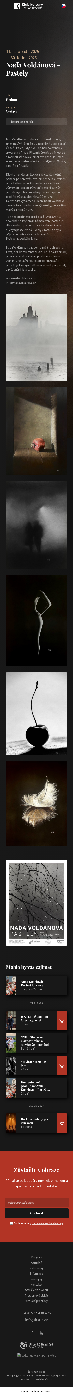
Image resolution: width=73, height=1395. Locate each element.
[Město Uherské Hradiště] (36, 1345)
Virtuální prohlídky (36, 1301)
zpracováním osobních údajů (46, 1223)
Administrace (37, 1371)
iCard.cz (49, 1379)
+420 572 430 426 (36, 1313)
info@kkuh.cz (36, 1319)
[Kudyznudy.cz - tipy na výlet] (36, 1355)
